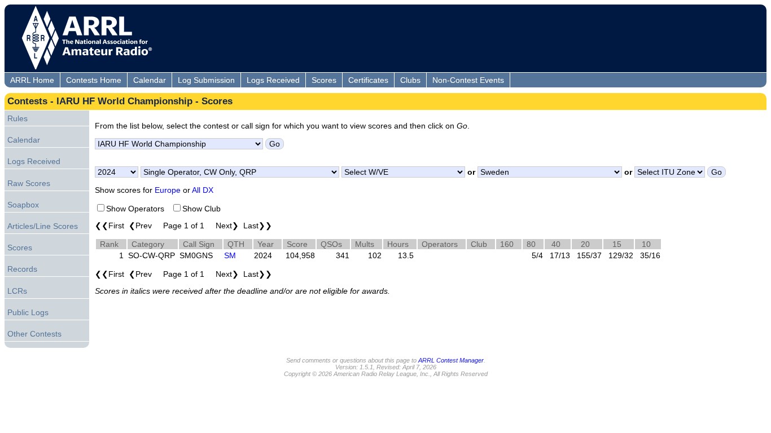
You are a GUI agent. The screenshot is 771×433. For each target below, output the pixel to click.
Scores (324, 80)
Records (22, 268)
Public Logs (28, 312)
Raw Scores (28, 183)
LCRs (17, 290)
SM (230, 255)
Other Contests (34, 333)
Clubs (410, 80)
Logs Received (273, 80)
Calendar (149, 80)
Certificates (368, 80)
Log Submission (206, 80)
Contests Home (93, 80)
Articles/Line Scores (42, 226)
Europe (168, 190)
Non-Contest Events (468, 80)
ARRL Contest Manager (451, 360)
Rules (17, 118)
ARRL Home (32, 80)
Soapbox (23, 204)
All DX (202, 190)
